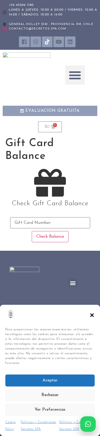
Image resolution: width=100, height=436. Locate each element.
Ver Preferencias (50, 410)
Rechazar (50, 395)
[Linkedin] (70, 41)
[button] (92, 315)
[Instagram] (35, 41)
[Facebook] (24, 41)
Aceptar (50, 380)
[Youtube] (58, 41)
